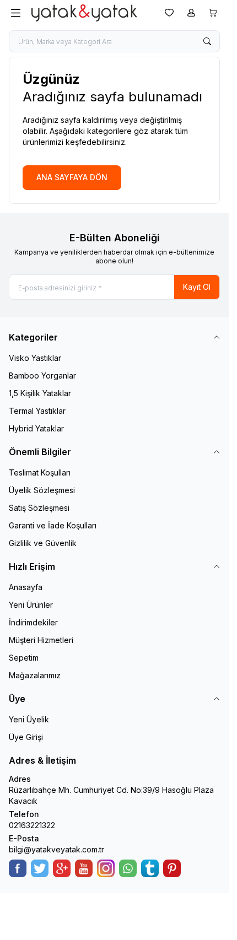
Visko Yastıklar (35, 358)
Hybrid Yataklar (36, 428)
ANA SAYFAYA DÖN (71, 177)
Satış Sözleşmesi (39, 507)
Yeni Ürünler (31, 604)
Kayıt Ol (197, 286)
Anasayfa (25, 587)
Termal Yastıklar (37, 410)
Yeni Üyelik (29, 719)
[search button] (207, 41)
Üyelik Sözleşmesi (42, 490)
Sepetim (24, 657)
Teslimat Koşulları (40, 472)
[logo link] (84, 12)
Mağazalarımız (35, 675)
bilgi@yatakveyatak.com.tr (56, 849)
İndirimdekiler (33, 622)
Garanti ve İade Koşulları (52, 525)
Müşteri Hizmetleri (41, 640)
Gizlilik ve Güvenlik (43, 543)
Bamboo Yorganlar (42, 375)
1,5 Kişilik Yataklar (40, 393)
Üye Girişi (26, 737)
